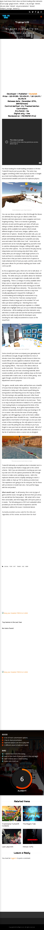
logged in (14, 858)
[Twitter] (33, 12)
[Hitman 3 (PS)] (32, 843)
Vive (23, 566)
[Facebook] (35, 12)
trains (19, 566)
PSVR (11, 566)
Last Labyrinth (7, 847)
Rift (14, 566)
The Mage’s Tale (29, 824)
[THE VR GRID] (6, 18)
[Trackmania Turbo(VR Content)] (11, 821)
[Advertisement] (22, 65)
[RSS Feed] (29, 12)
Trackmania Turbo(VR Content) (10, 825)
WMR (26, 566)
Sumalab (33, 94)
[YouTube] (38, 12)
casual (6, 566)
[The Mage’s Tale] (32, 821)
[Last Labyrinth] (11, 843)
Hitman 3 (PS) (28, 847)
